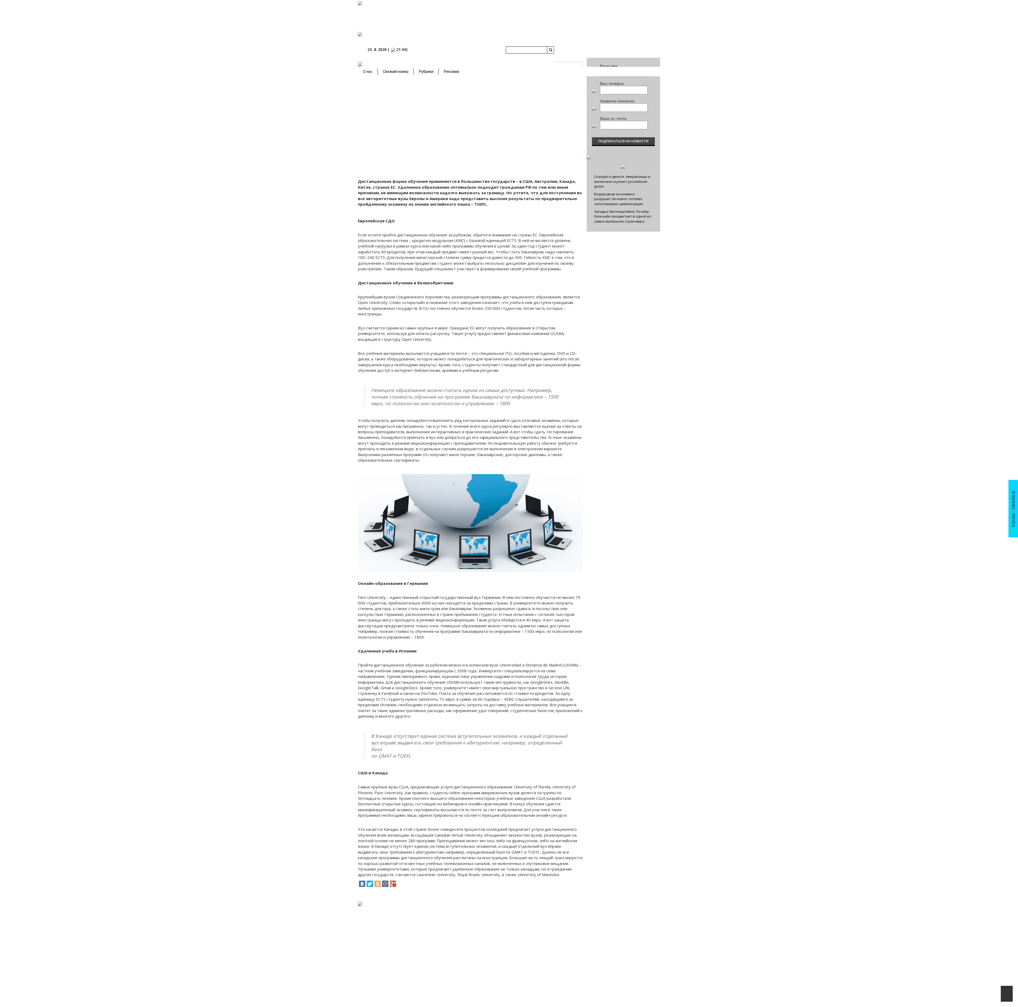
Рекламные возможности (616, 933)
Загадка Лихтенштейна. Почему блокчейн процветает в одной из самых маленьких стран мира (622, 216)
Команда (584, 918)
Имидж (544, 963)
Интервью (497, 958)
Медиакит (604, 913)
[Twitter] (370, 884)
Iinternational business (555, 913)
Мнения (496, 953)
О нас (367, 71)
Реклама (451, 71)
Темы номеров (608, 918)
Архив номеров (470, 918)
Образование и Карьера (512, 930)
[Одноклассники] (377, 884)
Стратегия (546, 953)
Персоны (498, 948)
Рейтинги (467, 948)
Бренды (464, 936)
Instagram (443, 926)
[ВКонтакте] (362, 884)
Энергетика (547, 938)
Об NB (581, 913)
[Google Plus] (393, 884)
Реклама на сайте (610, 923)
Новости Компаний (504, 913)
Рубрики (426, 71)
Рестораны (547, 973)
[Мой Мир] (385, 884)
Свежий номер (396, 71)
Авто (542, 958)
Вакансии (584, 923)
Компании (468, 925)
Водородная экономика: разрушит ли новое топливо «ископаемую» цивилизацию (618, 199)
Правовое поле (550, 933)
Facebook (368, 926)
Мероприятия (502, 908)
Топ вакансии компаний (508, 941)
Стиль (543, 978)
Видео (544, 989)
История (465, 931)
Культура (545, 984)
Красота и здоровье (554, 968)
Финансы (546, 923)
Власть (544, 918)
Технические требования (616, 938)
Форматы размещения (614, 943)
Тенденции (547, 943)
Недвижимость (550, 928)
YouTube (418, 926)
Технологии (547, 948)
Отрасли (465, 941)
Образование (500, 936)
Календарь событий (505, 918)
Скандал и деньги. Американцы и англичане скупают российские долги (622, 181)
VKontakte (394, 926)
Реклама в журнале (611, 928)
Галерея (496, 923)
